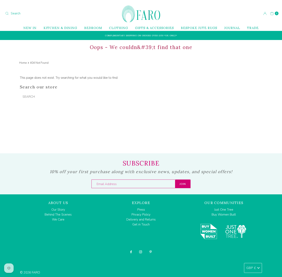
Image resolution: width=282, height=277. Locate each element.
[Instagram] (140, 251)
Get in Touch (141, 224)
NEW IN (30, 28)
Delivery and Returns (141, 219)
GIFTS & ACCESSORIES (154, 28)
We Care (58, 219)
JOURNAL (232, 28)
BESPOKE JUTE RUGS (199, 28)
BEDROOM (93, 28)
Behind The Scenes (58, 214)
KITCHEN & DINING (60, 28)
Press (141, 210)
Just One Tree (223, 210)
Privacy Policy (141, 214)
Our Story (58, 210)
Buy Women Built (224, 214)
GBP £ (251, 268)
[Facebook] (131, 251)
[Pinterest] (150, 251)
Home (23, 63)
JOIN (183, 184)
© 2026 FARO (30, 272)
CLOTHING (118, 28)
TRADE (253, 28)
